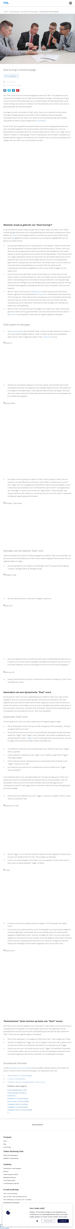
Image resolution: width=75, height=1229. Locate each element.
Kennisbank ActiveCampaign (14, 85)
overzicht (14, 314)
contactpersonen (36, 292)
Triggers (29, 738)
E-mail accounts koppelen (16, 1079)
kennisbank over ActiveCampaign (20, 1068)
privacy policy (62, 1217)
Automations (41, 121)
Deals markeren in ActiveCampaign (20, 1075)
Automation (43, 294)
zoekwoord (47, 337)
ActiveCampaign (17, 331)
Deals (15, 235)
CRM (47, 923)
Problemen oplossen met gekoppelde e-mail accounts (26, 1082)
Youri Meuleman (10, 82)
